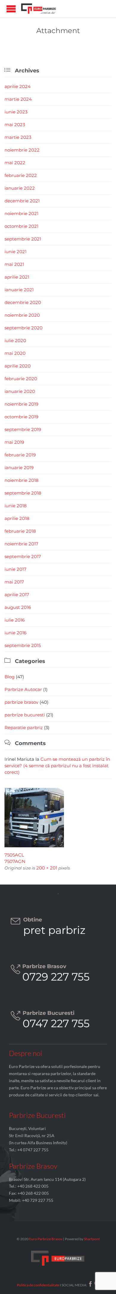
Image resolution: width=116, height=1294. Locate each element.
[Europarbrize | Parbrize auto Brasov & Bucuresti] (39, 8)
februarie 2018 (20, 531)
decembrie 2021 (22, 201)
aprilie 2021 (16, 277)
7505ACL (14, 855)
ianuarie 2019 (19, 467)
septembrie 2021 (22, 239)
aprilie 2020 (17, 366)
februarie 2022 (20, 175)
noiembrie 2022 (22, 150)
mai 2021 (14, 264)
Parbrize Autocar (23, 689)
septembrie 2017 (22, 556)
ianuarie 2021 (19, 289)
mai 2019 (14, 442)
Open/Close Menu (11, 9)
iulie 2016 (14, 620)
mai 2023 (14, 124)
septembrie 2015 (22, 645)
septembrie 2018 (22, 493)
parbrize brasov (21, 702)
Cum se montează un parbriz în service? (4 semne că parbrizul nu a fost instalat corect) (57, 765)
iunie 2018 (15, 505)
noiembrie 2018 (21, 480)
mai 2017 (14, 582)
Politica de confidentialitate (38, 1285)
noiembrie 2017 (21, 544)
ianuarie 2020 (19, 391)
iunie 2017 (15, 569)
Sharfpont (92, 1239)
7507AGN (14, 861)
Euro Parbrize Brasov (46, 1239)
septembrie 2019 (22, 429)
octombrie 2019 (21, 417)
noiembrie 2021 (21, 213)
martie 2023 (17, 137)
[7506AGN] (58, 817)
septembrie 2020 (23, 328)
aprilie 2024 (17, 86)
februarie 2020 (20, 378)
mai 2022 (14, 162)
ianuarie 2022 (19, 188)
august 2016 (17, 607)
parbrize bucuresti (24, 715)
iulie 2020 (15, 340)
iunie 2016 (15, 632)
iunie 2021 (15, 251)
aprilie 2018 (16, 518)
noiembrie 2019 (21, 404)
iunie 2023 (15, 112)
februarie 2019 (20, 455)
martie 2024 (18, 99)
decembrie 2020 (22, 302)
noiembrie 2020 (22, 315)
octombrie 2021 (21, 226)
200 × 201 (46, 868)
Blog (9, 676)
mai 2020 (15, 353)
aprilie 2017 (16, 594)
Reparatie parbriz (23, 727)
